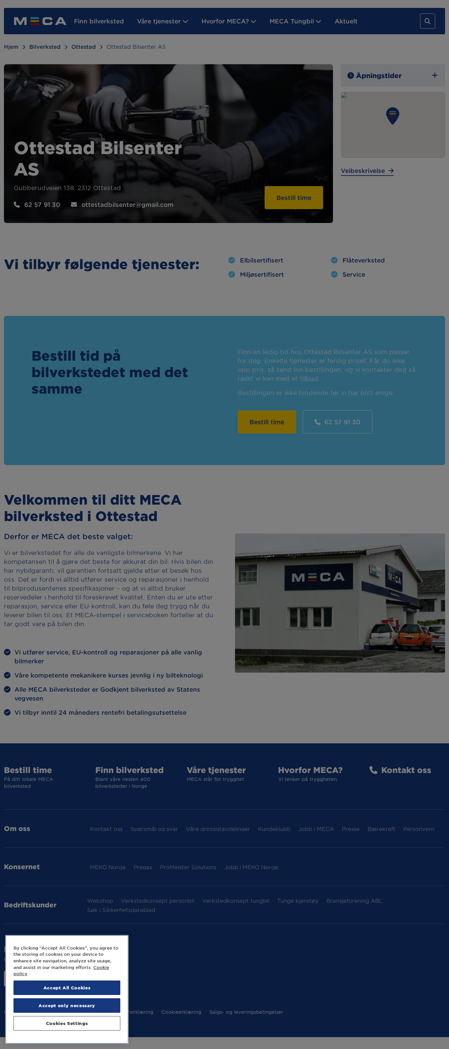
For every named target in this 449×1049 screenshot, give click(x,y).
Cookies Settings (67, 1023)
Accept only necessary (66, 1005)
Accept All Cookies (67, 987)
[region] (67, 989)
